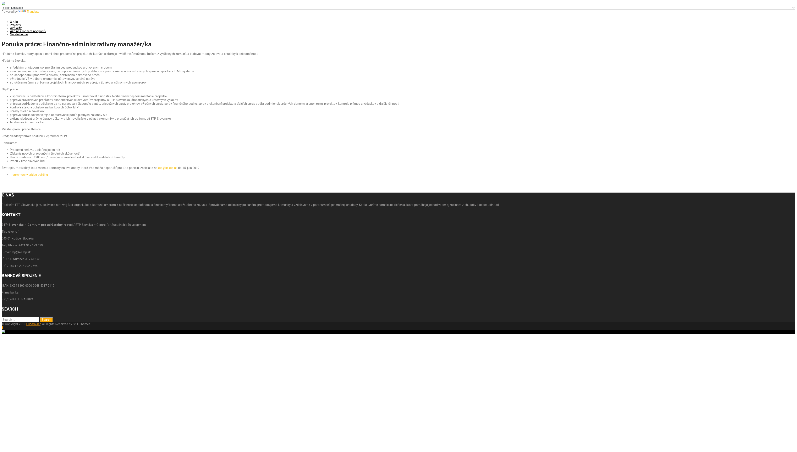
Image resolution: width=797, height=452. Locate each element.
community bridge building (30, 175)
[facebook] (3, 327)
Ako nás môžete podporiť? (28, 31)
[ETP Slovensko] (3, 4)
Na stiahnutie (19, 34)
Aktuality (16, 28)
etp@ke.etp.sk (167, 168)
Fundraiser (33, 324)
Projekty (15, 25)
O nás (14, 22)
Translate (33, 12)
